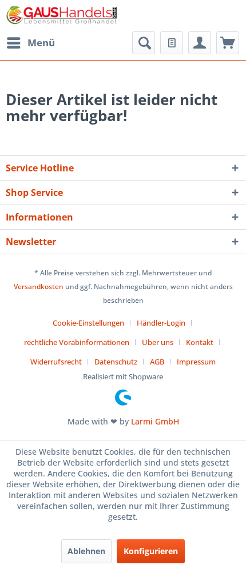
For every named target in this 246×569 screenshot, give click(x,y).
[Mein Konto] (199, 42)
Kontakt (199, 342)
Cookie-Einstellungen (88, 323)
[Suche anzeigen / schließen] (143, 42)
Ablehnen (86, 551)
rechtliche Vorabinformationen (76, 342)
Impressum (196, 361)
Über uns (157, 342)
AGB (157, 361)
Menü (41, 42)
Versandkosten (39, 286)
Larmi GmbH (155, 421)
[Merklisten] (171, 42)
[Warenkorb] (227, 42)
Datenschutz (115, 361)
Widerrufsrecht (56, 361)
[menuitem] (30, 42)
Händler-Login (161, 323)
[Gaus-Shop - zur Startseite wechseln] (62, 16)
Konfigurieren (151, 551)
